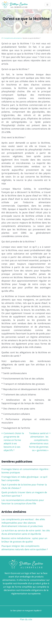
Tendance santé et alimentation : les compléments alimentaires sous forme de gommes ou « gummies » (38, 442)
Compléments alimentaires (13, 38)
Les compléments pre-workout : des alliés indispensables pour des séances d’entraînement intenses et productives (23, 523)
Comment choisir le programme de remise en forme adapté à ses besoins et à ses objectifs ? (14, 442)
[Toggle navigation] (47, 5)
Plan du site (26, 619)
